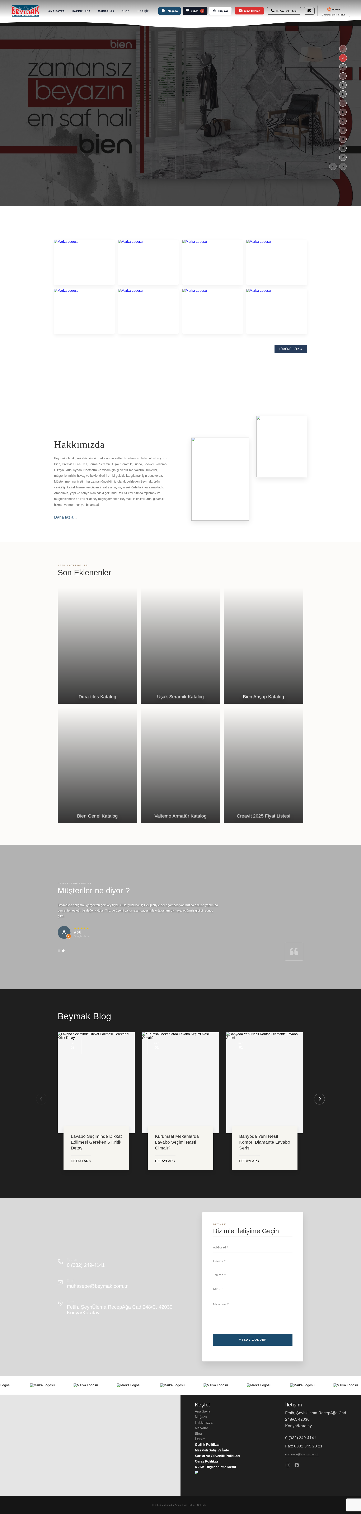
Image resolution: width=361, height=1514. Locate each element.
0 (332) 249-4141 (86, 1265)
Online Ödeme (251, 11)
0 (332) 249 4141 (286, 11)
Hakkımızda (203, 1422)
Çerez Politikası (207, 1461)
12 (343, 148)
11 (343, 139)
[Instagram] (288, 1465)
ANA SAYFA (56, 11)
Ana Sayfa (202, 1411)
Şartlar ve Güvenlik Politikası (217, 1456)
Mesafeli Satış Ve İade (212, 1450)
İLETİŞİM (143, 11)
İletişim (200, 1439)
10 (343, 130)
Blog (198, 1433)
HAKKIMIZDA (81, 11)
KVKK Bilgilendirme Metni (215, 1467)
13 (343, 157)
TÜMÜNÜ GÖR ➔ (291, 349)
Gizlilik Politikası (207, 1444)
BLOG (125, 11)
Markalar (201, 1428)
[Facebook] (297, 1465)
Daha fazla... (65, 517)
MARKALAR (106, 11)
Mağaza (173, 10)
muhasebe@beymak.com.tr (97, 1286)
